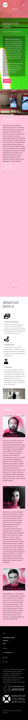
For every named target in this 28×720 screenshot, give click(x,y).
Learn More (8, 167)
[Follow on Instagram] (6, 558)
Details (7, 81)
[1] (14, 183)
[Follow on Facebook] (3, 558)
